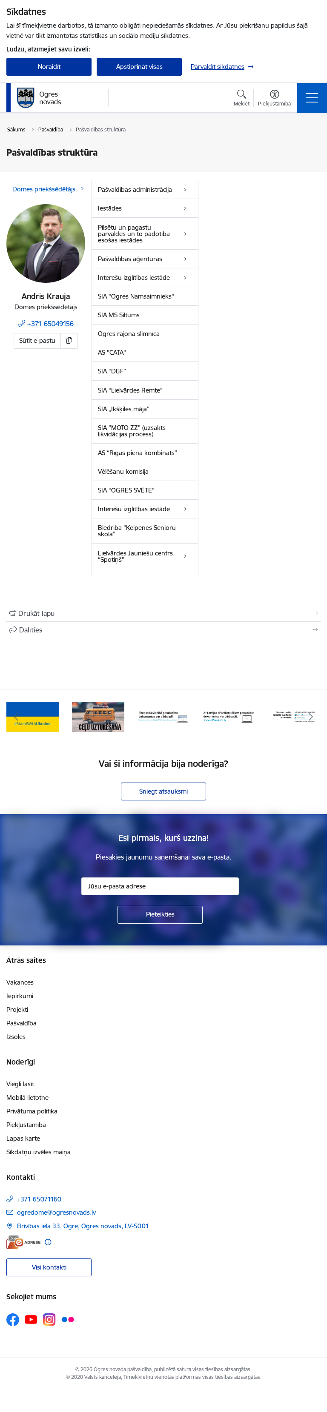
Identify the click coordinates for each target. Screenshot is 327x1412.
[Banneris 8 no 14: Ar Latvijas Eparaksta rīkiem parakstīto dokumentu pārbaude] (229, 716)
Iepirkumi (19, 996)
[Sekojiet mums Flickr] (67, 1319)
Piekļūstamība (26, 1125)
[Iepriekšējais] (16, 717)
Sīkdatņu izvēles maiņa (38, 1152)
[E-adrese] (23, 1242)
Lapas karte (23, 1138)
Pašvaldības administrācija (135, 189)
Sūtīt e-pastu (37, 340)
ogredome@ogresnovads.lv (56, 1212)
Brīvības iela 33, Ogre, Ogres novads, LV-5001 (83, 1226)
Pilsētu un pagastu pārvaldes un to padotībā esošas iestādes (134, 233)
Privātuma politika (31, 1111)
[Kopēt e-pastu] (69, 341)
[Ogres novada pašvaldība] (55, 98)
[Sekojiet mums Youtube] (31, 1319)
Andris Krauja (46, 296)
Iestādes (110, 208)
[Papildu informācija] (48, 1242)
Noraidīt (49, 67)
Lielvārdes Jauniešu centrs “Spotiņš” (135, 556)
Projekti (17, 1009)
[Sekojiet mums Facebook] (12, 1319)
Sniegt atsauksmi (163, 791)
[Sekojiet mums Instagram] (49, 1319)
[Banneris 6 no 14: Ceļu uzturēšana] (98, 716)
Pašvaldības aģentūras (130, 259)
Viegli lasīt (20, 1084)
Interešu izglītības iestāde (134, 277)
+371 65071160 (39, 1199)
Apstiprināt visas (139, 67)
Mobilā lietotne (27, 1097)
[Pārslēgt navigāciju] (312, 98)
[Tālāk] (310, 717)
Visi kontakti (49, 1267)
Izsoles (16, 1037)
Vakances (20, 982)
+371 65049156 (50, 323)
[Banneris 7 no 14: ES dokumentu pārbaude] (163, 716)
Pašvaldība (21, 1023)
